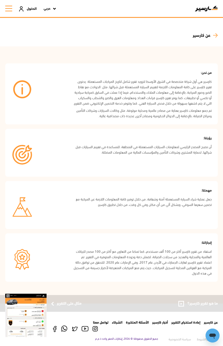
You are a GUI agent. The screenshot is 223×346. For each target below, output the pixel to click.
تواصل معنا (100, 322)
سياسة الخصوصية (180, 339)
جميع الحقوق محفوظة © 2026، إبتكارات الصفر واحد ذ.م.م (126, 338)
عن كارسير (211, 322)
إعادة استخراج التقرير (185, 322)
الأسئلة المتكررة (137, 322)
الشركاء (117, 322)
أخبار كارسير (160, 322)
